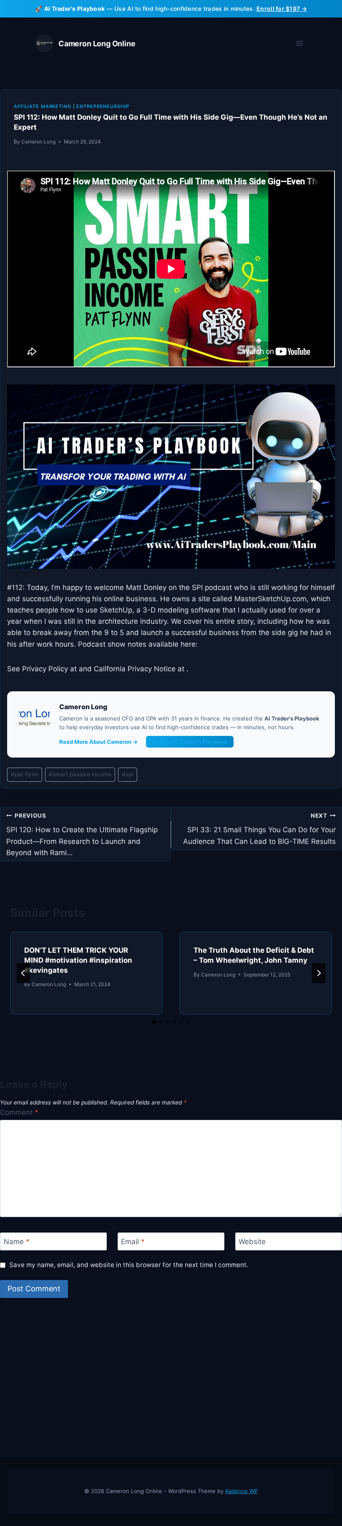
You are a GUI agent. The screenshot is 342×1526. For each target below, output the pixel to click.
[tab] (154, 1022)
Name (17, 1241)
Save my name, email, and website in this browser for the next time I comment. (128, 1265)
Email (133, 1241)
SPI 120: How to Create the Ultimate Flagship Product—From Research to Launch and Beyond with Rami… (82, 834)
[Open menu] (299, 43)
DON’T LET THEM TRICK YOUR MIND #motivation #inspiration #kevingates (78, 960)
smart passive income (80, 774)
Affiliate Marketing (42, 106)
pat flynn (24, 774)
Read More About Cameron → (98, 741)
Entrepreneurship (102, 106)
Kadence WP (241, 1491)
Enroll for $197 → (281, 8)
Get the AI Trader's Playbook (190, 741)
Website (252, 1241)
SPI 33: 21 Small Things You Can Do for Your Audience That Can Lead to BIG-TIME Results (259, 829)
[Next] (318, 973)
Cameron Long (38, 141)
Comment (19, 1112)
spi (127, 774)
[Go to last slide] (23, 973)
